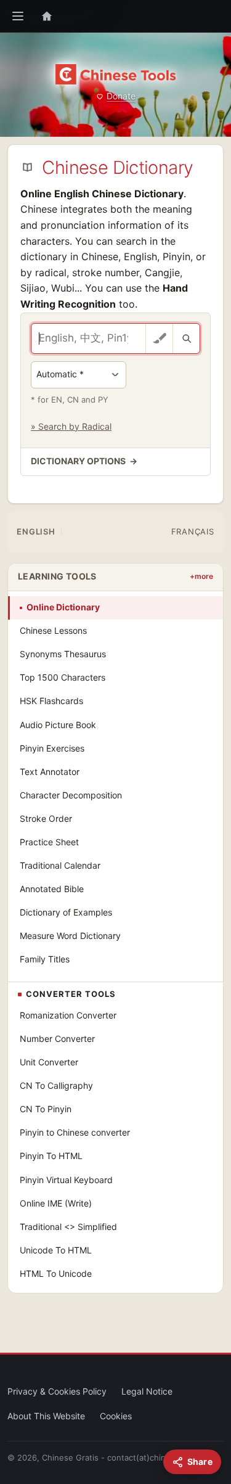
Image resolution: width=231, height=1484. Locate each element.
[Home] (46, 16)
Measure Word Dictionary (70, 935)
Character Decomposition (71, 795)
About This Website (46, 1416)
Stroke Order (46, 818)
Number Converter (57, 1038)
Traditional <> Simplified (68, 1226)
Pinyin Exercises (52, 748)
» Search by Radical (71, 426)
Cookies (116, 1416)
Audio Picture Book (58, 724)
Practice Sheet (49, 842)
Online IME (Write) (56, 1203)
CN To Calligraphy (56, 1085)
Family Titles (45, 959)
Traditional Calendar (60, 865)
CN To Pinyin (45, 1109)
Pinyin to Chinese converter (75, 1132)
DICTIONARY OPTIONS (84, 461)
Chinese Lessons (53, 630)
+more (201, 576)
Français (192, 531)
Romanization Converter (68, 1015)
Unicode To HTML (56, 1250)
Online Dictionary (63, 607)
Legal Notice (146, 1391)
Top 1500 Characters (62, 677)
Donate (121, 96)
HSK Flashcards (51, 700)
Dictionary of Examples (66, 912)
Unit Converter (49, 1062)
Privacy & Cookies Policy (57, 1391)
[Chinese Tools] (115, 74)
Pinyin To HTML (51, 1155)
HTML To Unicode (56, 1273)
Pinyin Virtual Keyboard (66, 1179)
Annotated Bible (52, 888)
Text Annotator (49, 771)
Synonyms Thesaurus (63, 654)
